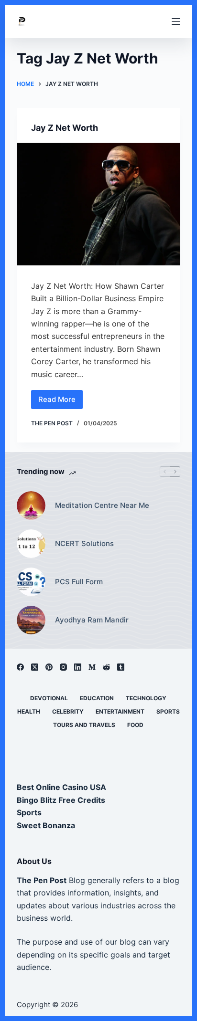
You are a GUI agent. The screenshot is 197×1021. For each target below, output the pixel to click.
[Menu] (176, 21)
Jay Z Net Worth (64, 128)
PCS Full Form (79, 581)
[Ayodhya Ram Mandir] (31, 620)
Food (135, 724)
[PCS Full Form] (31, 582)
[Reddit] (106, 667)
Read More (58, 402)
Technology (146, 698)
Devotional (49, 698)
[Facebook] (20, 667)
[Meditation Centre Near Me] (31, 505)
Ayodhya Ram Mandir (92, 619)
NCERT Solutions (84, 543)
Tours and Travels (84, 724)
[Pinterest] (49, 667)
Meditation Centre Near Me (102, 505)
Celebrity (68, 711)
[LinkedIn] (77, 667)
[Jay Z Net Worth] (99, 204)
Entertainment (120, 711)
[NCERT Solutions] (31, 543)
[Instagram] (63, 667)
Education (97, 698)
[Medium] (92, 667)
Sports (168, 711)
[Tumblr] (120, 667)
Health (28, 711)
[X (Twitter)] (34, 667)
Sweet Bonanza (46, 825)
